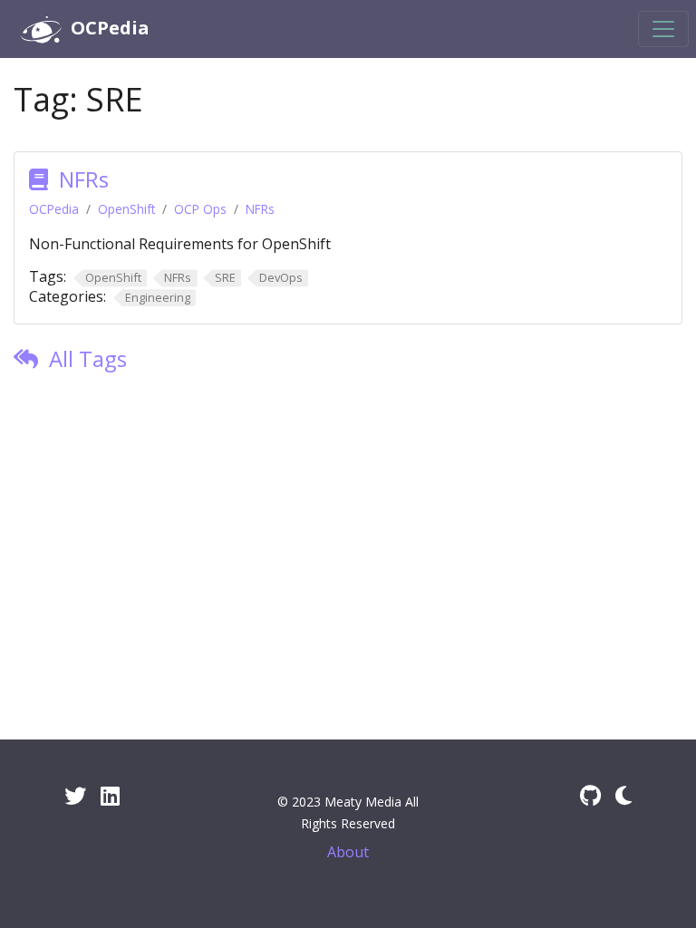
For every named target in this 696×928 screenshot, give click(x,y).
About (348, 852)
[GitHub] (590, 795)
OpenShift (126, 209)
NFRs (84, 179)
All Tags (88, 358)
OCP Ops (200, 209)
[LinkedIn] (110, 795)
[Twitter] (75, 795)
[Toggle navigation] (663, 29)
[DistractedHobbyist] (623, 795)
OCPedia (54, 209)
